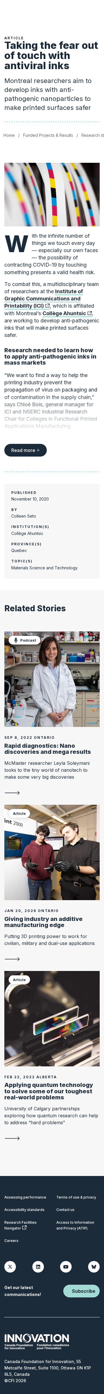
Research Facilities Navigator (20, 1225)
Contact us (65, 1209)
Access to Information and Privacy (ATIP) (75, 1225)
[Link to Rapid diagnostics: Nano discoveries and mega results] (52, 679)
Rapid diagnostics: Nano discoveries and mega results (47, 748)
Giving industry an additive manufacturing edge (43, 921)
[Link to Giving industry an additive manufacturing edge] (52, 852)
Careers (11, 1240)
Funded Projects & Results (48, 135)
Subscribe (83, 1291)
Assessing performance (25, 1197)
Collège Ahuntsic (64, 313)
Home (9, 135)
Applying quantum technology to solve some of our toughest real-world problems (48, 1091)
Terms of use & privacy (76, 1197)
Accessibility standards (24, 1209)
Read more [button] (23, 450)
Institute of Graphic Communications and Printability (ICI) (43, 298)
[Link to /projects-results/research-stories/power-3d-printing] (52, 958)
